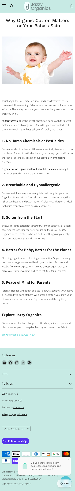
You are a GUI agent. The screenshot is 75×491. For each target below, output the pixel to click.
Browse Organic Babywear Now (18, 335)
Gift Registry (7, 471)
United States (14, 428)
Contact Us (18, 407)
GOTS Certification (32, 479)
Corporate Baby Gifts (11, 479)
